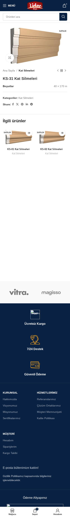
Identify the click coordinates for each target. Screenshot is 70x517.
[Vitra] (19, 292)
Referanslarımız (46, 399)
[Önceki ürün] (58, 70)
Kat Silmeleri (27, 70)
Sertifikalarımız (11, 418)
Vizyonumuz (10, 405)
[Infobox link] (35, 318)
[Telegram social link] (31, 104)
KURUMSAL (10, 392)
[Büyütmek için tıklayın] (10, 58)
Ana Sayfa (9, 70)
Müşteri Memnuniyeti (49, 411)
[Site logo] (35, 5)
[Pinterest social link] (22, 104)
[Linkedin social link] (27, 104)
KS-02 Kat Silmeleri (51, 149)
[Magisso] (51, 292)
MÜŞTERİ (9, 433)
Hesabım (8, 440)
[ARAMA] (63, 17)
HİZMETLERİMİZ (47, 392)
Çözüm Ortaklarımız (49, 405)
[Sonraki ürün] (65, 70)
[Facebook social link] (13, 104)
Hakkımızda (10, 399)
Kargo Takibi (10, 452)
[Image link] (35, 506)
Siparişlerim (10, 446)
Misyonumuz (10, 411)
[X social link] (17, 104)
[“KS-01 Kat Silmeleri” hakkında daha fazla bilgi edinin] (29, 133)
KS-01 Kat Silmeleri (18, 149)
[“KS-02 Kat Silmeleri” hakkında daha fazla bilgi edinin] (62, 133)
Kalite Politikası (46, 418)
